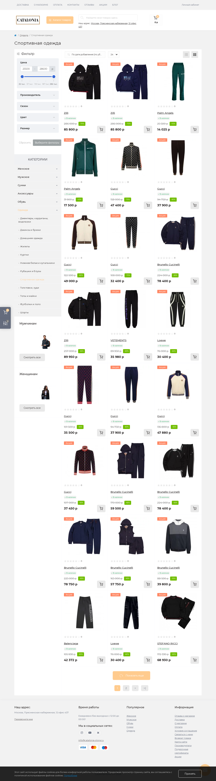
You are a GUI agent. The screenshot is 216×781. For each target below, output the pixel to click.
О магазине (41, 5)
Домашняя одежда (31, 238)
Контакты (73, 5)
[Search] (82, 17)
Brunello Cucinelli (168, 264)
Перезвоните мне (23, 719)
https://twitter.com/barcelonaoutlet (98, 732)
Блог (115, 5)
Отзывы (89, 5)
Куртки (24, 254)
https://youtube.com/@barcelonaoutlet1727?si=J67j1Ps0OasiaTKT (90, 732)
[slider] (22, 77)
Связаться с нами (184, 734)
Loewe (161, 340)
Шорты (24, 312)
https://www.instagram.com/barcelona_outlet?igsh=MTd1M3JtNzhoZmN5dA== (81, 732)
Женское (23, 168)
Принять (190, 773)
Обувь (22, 201)
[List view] (186, 54)
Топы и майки (28, 296)
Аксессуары (25, 193)
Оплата (57, 5)
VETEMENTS (118, 340)
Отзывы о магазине (185, 716)
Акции (103, 5)
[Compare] (102, 77)
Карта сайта (181, 742)
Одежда (24, 35)
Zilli (66, 113)
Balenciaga (71, 643)
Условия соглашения (186, 730)
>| (145, 688)
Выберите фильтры (47, 142)
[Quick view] (102, 65)
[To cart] (101, 129)
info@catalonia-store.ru (91, 740)
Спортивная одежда (32, 279)
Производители (183, 745)
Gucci (114, 188)
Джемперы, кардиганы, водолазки (33, 220)
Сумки (22, 185)
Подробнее (70, 775)
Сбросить (25, 142)
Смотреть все (32, 357)
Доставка (23, 5)
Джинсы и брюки (30, 230)
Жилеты (25, 246)
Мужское (23, 177)
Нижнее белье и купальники (37, 263)
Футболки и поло (30, 304)
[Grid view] (194, 54)
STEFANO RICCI (167, 643)
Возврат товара (183, 738)
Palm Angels (165, 113)
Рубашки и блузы (30, 271)
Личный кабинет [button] (190, 5)
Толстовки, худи (29, 287)
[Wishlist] (102, 71)
